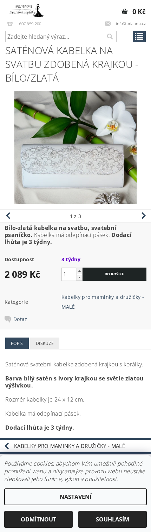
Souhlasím (112, 519)
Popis (17, 343)
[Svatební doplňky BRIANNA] (25, 9)
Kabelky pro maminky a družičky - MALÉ (69, 445)
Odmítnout (38, 519)
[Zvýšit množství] (79, 271)
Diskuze (45, 343)
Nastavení (75, 497)
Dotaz (20, 319)
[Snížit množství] (79, 277)
